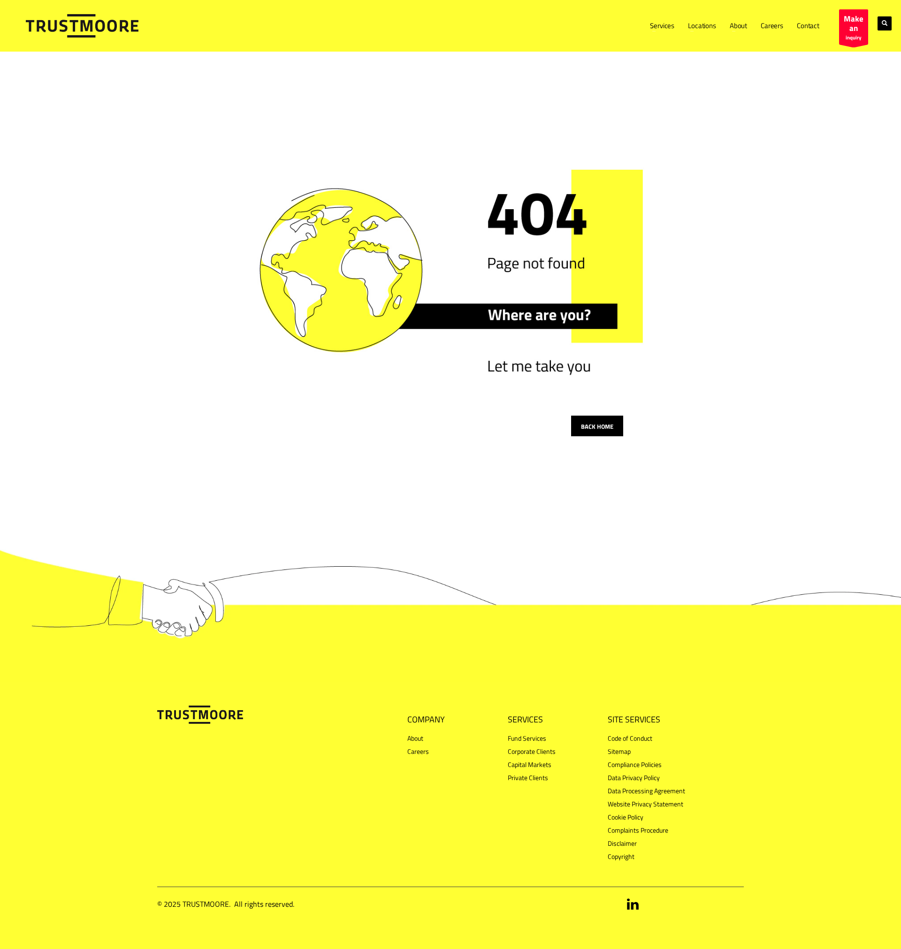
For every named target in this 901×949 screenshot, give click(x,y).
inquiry (853, 27)
